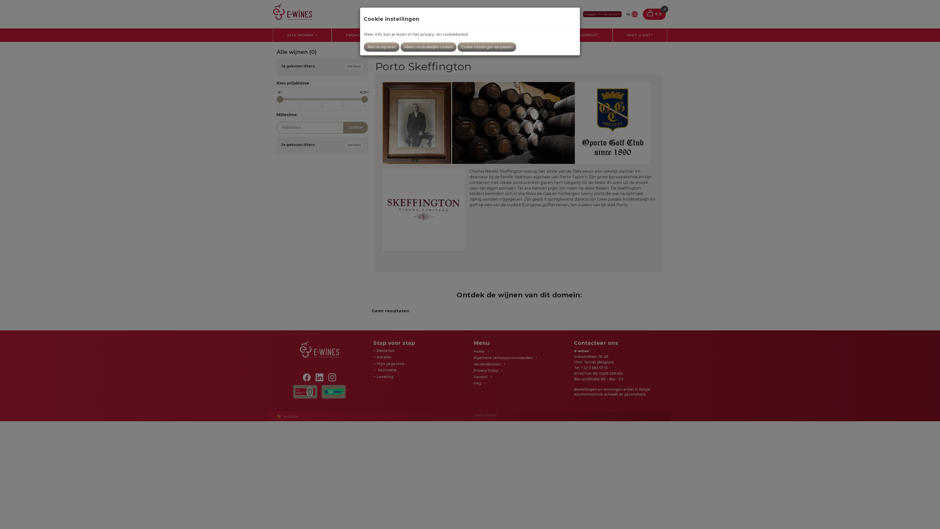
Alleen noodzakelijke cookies (428, 47)
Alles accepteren (381, 47)
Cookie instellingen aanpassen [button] (487, 47)
